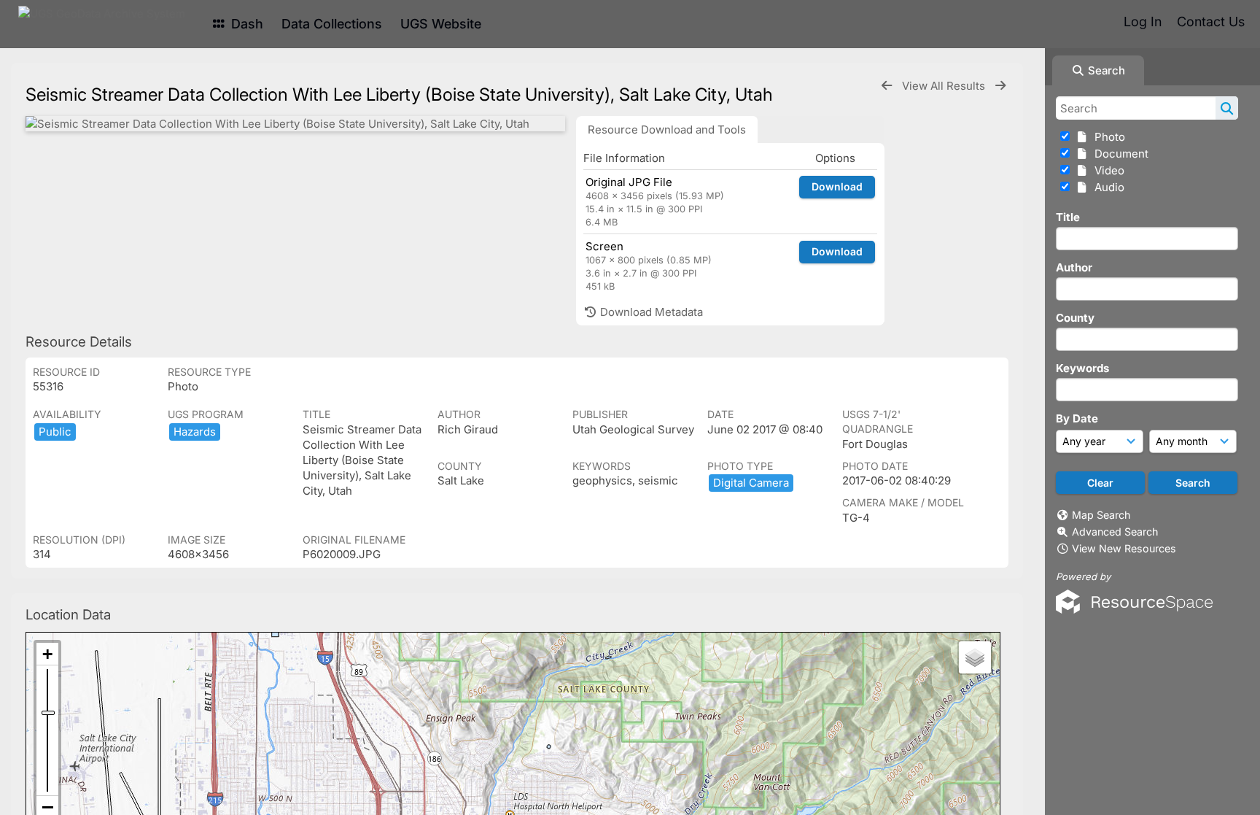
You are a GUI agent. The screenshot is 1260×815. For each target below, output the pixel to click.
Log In (1143, 21)
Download (837, 186)
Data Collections (331, 23)
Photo (1107, 137)
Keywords (1082, 368)
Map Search (1101, 515)
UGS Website (440, 23)
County (1075, 318)
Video (1106, 170)
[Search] (1227, 108)
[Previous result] (887, 86)
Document (1118, 154)
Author (1074, 267)
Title (1068, 217)
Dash (245, 23)
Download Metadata (650, 312)
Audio (1106, 187)
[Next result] (1000, 86)
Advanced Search (1115, 531)
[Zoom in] (47, 654)
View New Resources (1124, 548)
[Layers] (975, 657)
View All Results (945, 86)
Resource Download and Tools (667, 129)
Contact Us (1211, 21)
